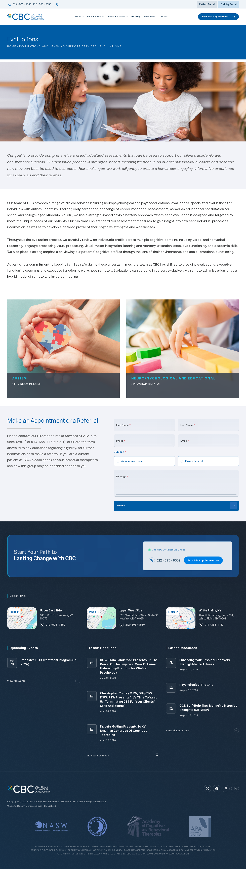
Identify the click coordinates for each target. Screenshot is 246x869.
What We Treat (116, 16)
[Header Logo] (25, 17)
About (77, 16)
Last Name (186, 425)
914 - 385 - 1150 (214, 624)
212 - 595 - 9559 (169, 560)
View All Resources (177, 730)
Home (11, 46)
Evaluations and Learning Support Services (58, 46)
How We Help (94, 16)
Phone (119, 440)
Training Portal (228, 4)
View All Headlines (98, 755)
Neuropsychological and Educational (173, 378)
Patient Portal (207, 4)
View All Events (16, 681)
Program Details (27, 383)
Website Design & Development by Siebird (31, 805)
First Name (122, 425)
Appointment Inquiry (133, 460)
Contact (163, 16)
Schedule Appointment (215, 16)
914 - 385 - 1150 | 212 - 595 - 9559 (32, 4)
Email (183, 440)
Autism (19, 378)
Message (121, 476)
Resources (149, 16)
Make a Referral (194, 460)
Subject (119, 452)
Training (135, 16)
